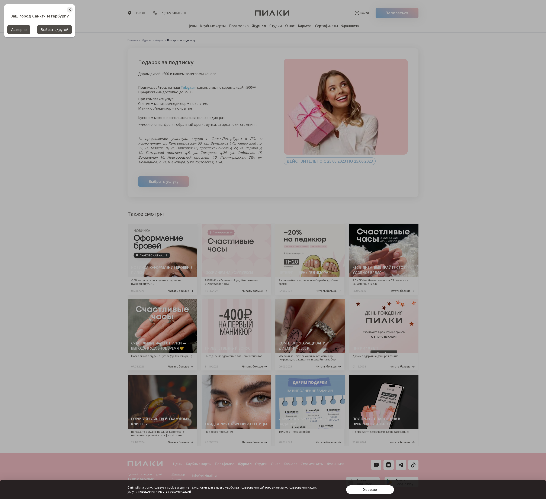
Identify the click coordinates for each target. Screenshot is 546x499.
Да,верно (19, 29)
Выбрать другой (54, 29)
